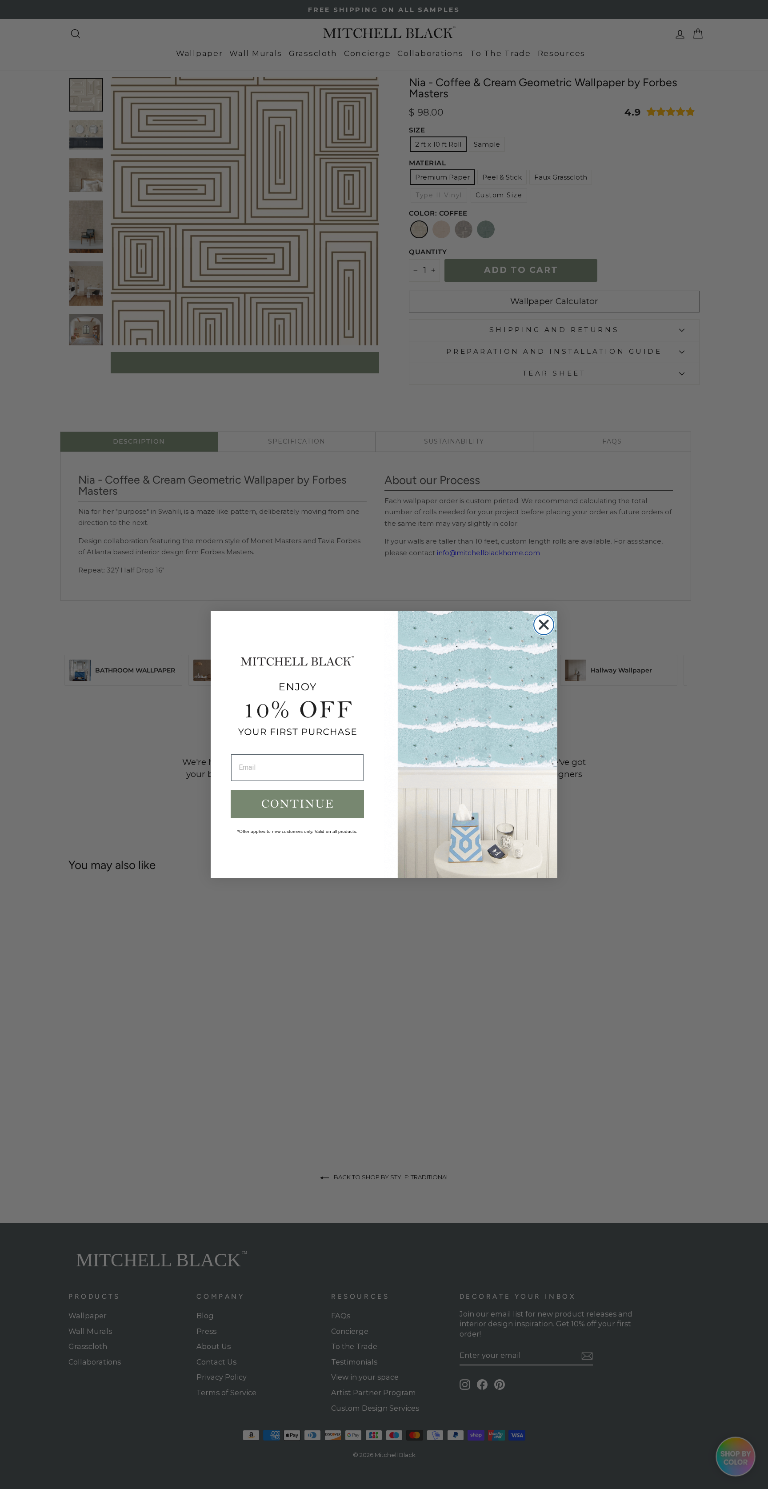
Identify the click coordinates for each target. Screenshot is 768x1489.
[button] (297, 804)
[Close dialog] (544, 625)
